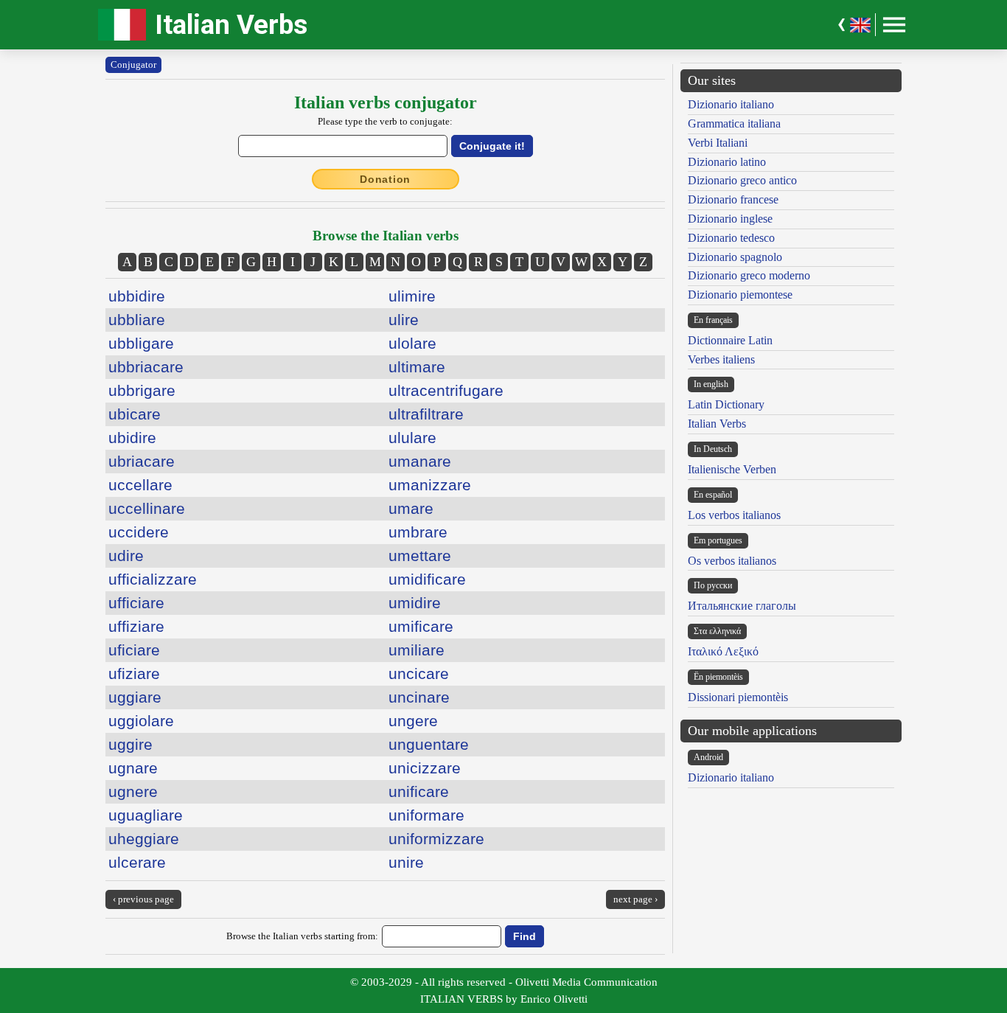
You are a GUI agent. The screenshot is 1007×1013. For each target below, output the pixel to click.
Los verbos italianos (734, 515)
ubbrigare (141, 390)
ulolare (412, 343)
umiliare (416, 649)
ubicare (134, 413)
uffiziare (136, 626)
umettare (419, 555)
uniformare (426, 815)
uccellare (140, 484)
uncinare (419, 697)
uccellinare (146, 508)
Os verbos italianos (732, 560)
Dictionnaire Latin (730, 340)
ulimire (412, 296)
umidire (414, 602)
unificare (418, 791)
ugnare (133, 767)
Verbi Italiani (718, 142)
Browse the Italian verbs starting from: (302, 935)
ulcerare (137, 862)
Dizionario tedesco (731, 238)
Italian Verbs (231, 25)
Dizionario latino (727, 162)
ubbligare (141, 343)
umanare (419, 461)
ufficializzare (152, 579)
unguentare (428, 744)
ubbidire (136, 296)
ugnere (133, 791)
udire (126, 555)
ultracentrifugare (445, 390)
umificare (420, 626)
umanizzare (429, 484)
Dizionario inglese (730, 218)
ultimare (416, 366)
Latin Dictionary (726, 404)
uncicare (418, 673)
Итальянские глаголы (742, 605)
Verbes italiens (721, 359)
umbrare (417, 531)
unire (406, 862)
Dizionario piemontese (740, 294)
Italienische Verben (732, 469)
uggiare (134, 697)
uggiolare (141, 720)
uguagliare (145, 815)
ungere (413, 720)
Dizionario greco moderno (749, 275)
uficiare (134, 649)
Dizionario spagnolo (735, 257)
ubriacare (141, 461)
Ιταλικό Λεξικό (723, 651)
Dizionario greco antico (742, 180)
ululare (412, 437)
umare (410, 508)
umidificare (427, 579)
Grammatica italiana (734, 123)
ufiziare (134, 673)
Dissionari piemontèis (738, 697)
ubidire (132, 437)
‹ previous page (143, 899)
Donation (385, 179)
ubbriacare (146, 366)
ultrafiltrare (426, 413)
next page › (635, 899)
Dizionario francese (733, 199)
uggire (130, 744)
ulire (403, 319)
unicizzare (424, 767)
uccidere (138, 531)
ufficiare (136, 602)
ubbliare (136, 319)
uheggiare (143, 838)
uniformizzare (436, 838)
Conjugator (133, 64)
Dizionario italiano (731, 104)
